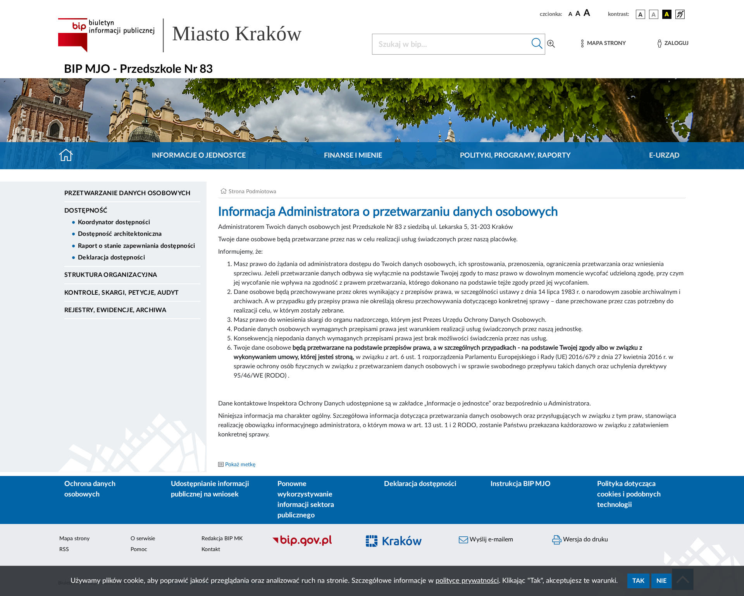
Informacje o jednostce (199, 155)
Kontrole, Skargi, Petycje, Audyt (121, 293)
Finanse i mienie (353, 155)
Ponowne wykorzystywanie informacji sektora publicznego (305, 500)
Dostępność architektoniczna (120, 234)
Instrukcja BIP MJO (521, 484)
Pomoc (139, 549)
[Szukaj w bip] (537, 44)
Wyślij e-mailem (490, 539)
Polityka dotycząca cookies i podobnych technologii (629, 494)
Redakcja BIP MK (222, 538)
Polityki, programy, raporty (515, 155)
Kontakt (211, 549)
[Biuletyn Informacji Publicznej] (312, 545)
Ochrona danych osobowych (89, 489)
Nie (661, 581)
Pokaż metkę (240, 464)
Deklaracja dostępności (111, 257)
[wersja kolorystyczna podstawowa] (640, 14)
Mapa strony (74, 538)
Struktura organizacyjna (110, 275)
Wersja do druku (584, 539)
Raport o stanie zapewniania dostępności (136, 246)
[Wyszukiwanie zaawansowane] (551, 44)
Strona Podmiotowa (252, 191)
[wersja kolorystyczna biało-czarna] (654, 14)
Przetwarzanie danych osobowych (127, 193)
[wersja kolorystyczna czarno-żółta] (667, 14)
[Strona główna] (69, 155)
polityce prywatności (467, 580)
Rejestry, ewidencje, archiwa (115, 310)
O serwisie (143, 538)
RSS (64, 549)
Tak (638, 581)
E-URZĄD (664, 155)
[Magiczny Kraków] (405, 545)
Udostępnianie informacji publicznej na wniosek (210, 489)
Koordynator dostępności (114, 222)
